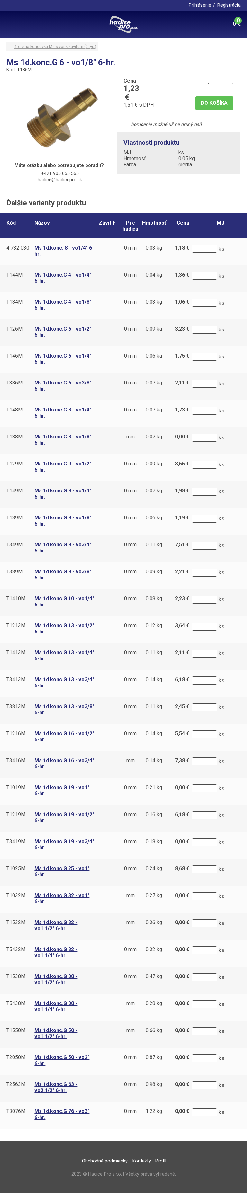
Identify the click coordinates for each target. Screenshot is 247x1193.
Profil (160, 1161)
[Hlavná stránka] (123, 24)
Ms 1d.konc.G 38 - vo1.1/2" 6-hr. (55, 979)
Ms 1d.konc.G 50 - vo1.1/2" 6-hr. (55, 1033)
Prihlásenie (200, 5)
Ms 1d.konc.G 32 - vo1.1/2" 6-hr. (55, 925)
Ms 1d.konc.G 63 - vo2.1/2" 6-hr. (55, 1087)
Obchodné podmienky (105, 1161)
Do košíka (214, 103)
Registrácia (229, 5)
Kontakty (141, 1161)
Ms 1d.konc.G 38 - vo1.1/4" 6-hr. (55, 1006)
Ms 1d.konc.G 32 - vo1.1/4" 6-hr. (55, 952)
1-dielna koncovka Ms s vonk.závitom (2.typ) (55, 46)
